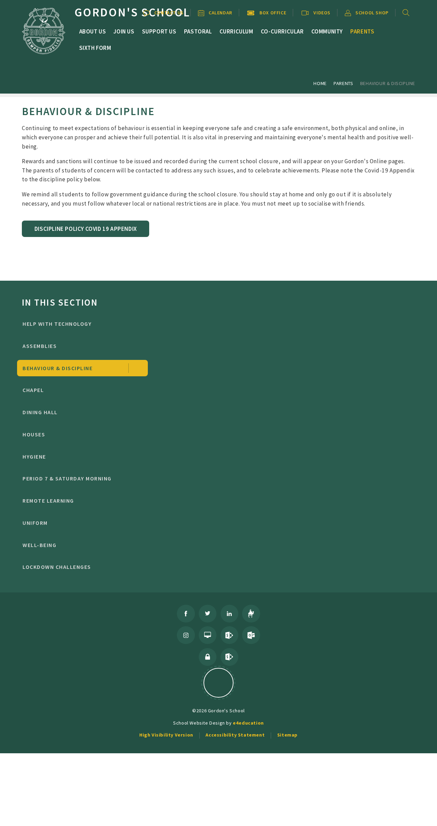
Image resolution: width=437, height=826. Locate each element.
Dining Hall (40, 412)
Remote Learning (48, 500)
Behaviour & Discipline (387, 83)
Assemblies (40, 345)
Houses (34, 434)
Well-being (39, 545)
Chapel (33, 390)
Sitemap (287, 735)
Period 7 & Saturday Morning (67, 478)
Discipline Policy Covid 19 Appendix (85, 229)
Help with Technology (57, 323)
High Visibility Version (166, 735)
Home (319, 83)
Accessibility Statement (235, 735)
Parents (343, 83)
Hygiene (34, 456)
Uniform (35, 522)
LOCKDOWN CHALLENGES (57, 566)
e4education (248, 723)
